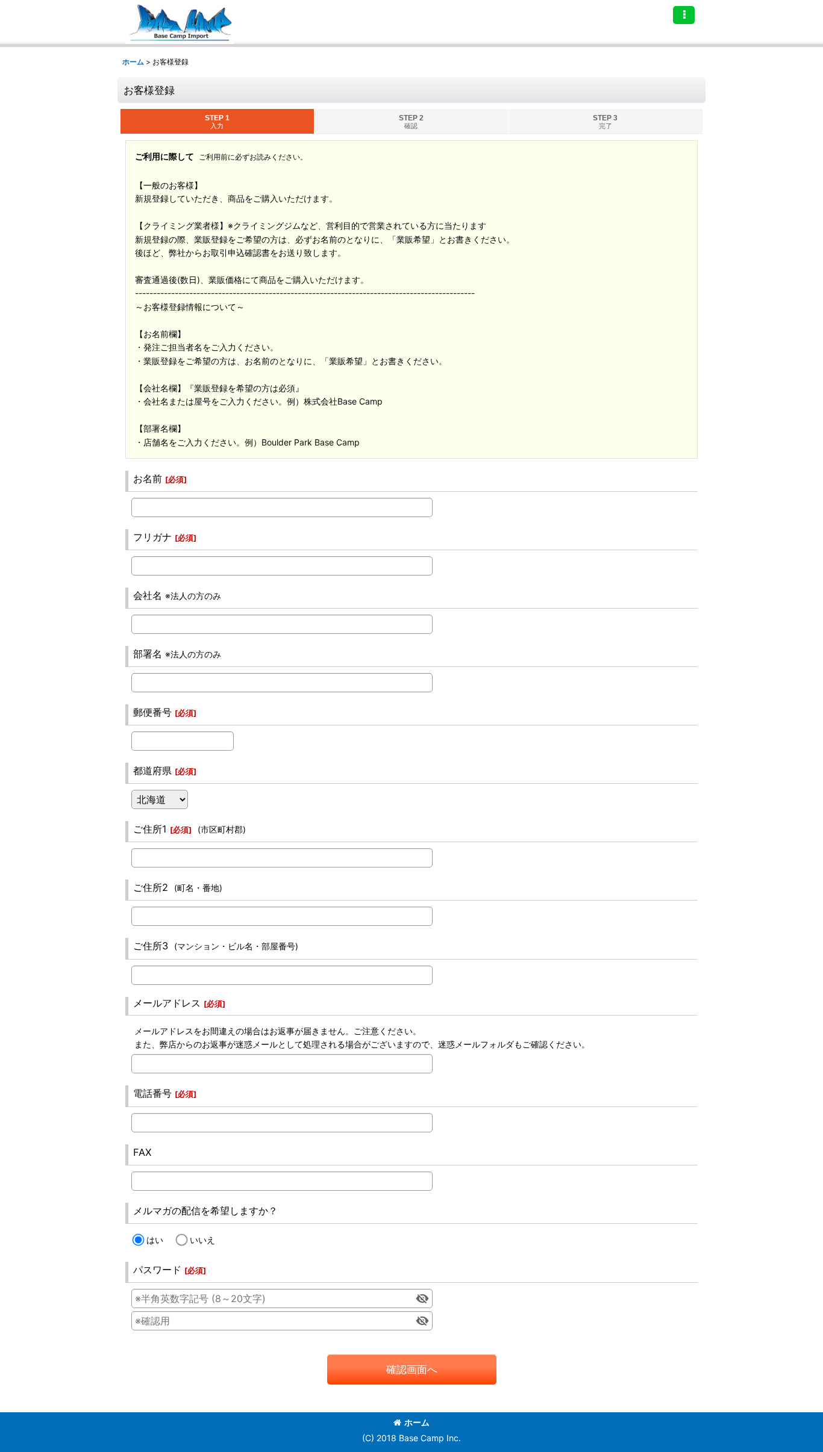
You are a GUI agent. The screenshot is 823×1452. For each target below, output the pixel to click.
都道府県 (152, 771)
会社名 (147, 595)
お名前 (147, 479)
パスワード (157, 1270)
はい (154, 1240)
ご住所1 (150, 829)
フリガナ (152, 537)
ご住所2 (150, 887)
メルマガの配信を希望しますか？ (205, 1211)
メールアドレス (167, 1003)
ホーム (417, 1422)
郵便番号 (152, 712)
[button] (684, 15)
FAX (142, 1152)
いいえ (202, 1240)
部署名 (147, 654)
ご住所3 (150, 946)
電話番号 (152, 1093)
